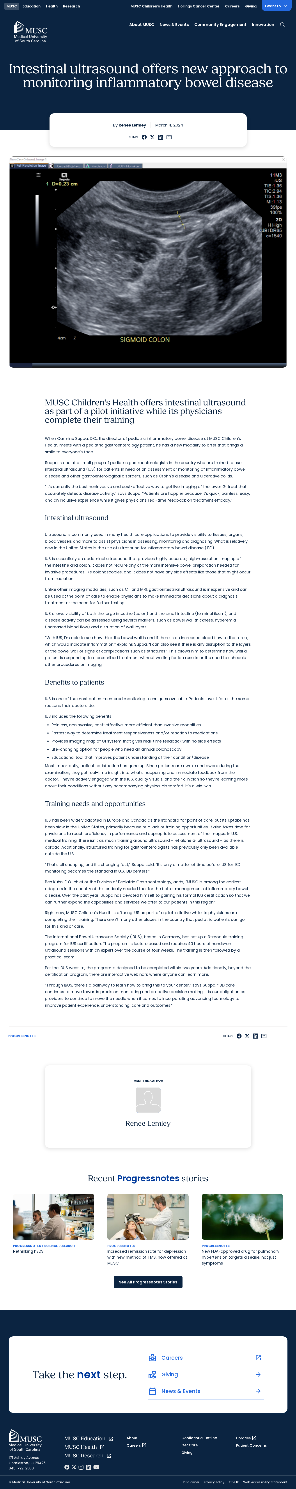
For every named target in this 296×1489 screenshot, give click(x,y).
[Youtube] (96, 1467)
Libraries (246, 1438)
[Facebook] (66, 1467)
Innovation (263, 24)
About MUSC (141, 24)
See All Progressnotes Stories (148, 1282)
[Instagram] (81, 1467)
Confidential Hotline (199, 1437)
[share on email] (169, 137)
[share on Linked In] (160, 137)
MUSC (12, 6)
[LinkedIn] (88, 1467)
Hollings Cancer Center (199, 6)
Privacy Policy (214, 1482)
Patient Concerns (251, 1445)
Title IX (234, 1482)
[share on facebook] (144, 137)
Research (71, 6)
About (132, 1437)
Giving (251, 6)
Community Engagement (220, 24)
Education (32, 6)
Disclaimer (191, 1482)
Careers (232, 6)
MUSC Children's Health (151, 6)
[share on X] (152, 137)
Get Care (189, 1445)
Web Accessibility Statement (265, 1482)
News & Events (174, 24)
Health (52, 6)
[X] (74, 1467)
